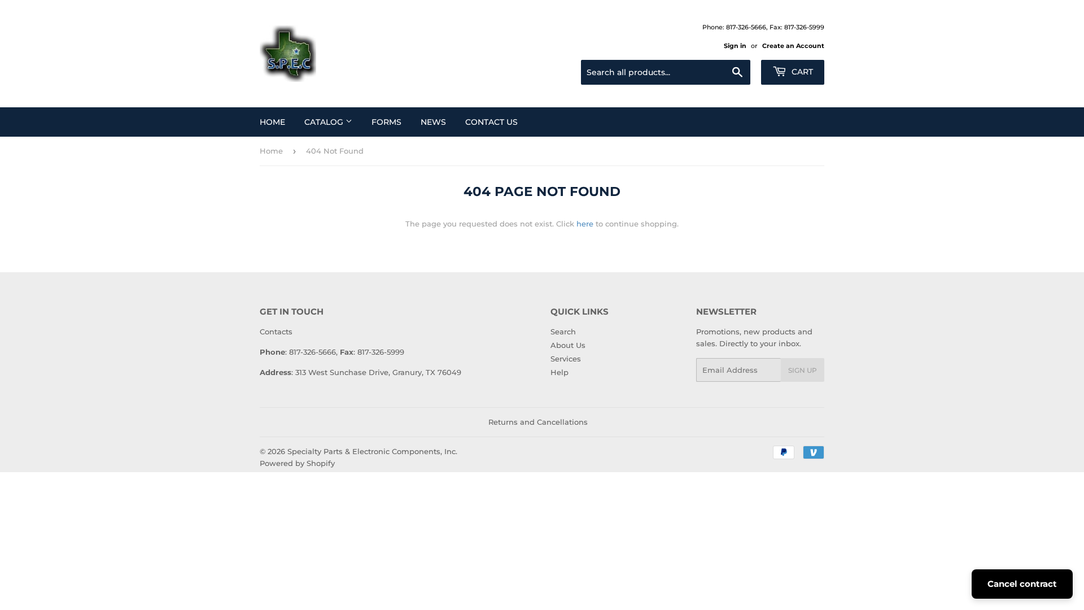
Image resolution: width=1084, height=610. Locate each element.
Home (272, 122)
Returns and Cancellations (538, 421)
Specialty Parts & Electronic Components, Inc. (372, 451)
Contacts (276, 331)
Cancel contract (1022, 583)
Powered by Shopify (297, 463)
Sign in (735, 46)
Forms (386, 122)
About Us (567, 345)
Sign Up (802, 370)
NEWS (433, 122)
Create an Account (793, 46)
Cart (801, 72)
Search (563, 331)
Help (559, 372)
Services (565, 358)
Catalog (325, 122)
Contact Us (491, 122)
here (584, 223)
